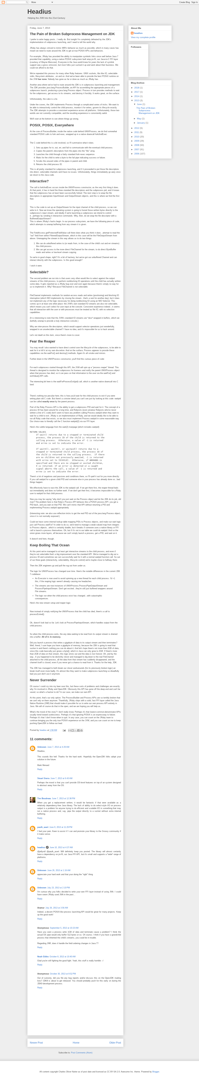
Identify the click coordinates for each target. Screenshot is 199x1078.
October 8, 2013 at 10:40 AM (63, 956)
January (141, 122)
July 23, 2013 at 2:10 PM (58, 887)
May (139, 118)
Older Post (115, 1042)
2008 (137, 145)
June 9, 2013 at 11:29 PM (60, 827)
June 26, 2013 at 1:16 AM (58, 870)
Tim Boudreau (44, 798)
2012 (137, 128)
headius (41, 847)
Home (76, 1042)
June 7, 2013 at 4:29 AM (58, 747)
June (139, 104)
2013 (137, 100)
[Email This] (69, 730)
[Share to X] (75, 730)
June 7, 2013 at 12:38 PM (63, 798)
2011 (137, 132)
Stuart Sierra (43, 778)
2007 (137, 149)
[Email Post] (64, 730)
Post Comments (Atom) (81, 1052)
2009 (137, 141)
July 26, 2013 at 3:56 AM (56, 908)
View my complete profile (143, 37)
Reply (39, 769)
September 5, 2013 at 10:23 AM (64, 928)
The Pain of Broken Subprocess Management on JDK (148, 110)
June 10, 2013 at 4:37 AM (61, 847)
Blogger (155, 1072)
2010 (137, 136)
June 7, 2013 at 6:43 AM (61, 778)
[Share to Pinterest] (81, 730)
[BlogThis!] (72, 730)
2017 (137, 92)
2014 (137, 96)
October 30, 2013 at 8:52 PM (63, 974)
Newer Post (36, 1042)
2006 (137, 153)
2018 (137, 87)
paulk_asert (42, 827)
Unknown (41, 747)
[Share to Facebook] (78, 730)
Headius (39, 11)
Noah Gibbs (43, 956)
